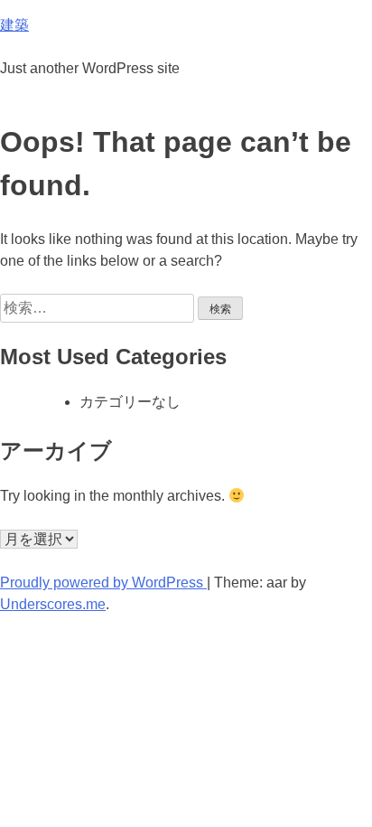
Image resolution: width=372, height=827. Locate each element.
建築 (14, 25)
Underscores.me (53, 604)
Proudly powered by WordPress (103, 582)
